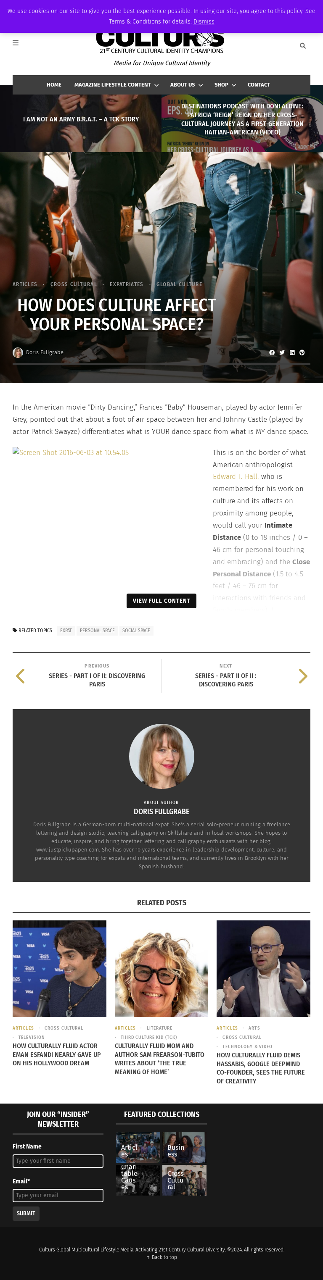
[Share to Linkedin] (292, 352)
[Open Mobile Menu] (20, 45)
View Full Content (162, 601)
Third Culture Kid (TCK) (149, 1037)
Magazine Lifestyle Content (112, 84)
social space (136, 630)
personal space (97, 630)
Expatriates (126, 284)
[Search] (302, 45)
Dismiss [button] (203, 21)
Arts (254, 1028)
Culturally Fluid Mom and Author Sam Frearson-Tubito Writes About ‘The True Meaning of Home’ (159, 1059)
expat (66, 630)
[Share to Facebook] (272, 352)
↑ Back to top (161, 1257)
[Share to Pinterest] (302, 352)
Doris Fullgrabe (45, 352)
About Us (182, 84)
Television (32, 1037)
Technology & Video (247, 1046)
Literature (159, 1028)
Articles (25, 284)
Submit (26, 1213)
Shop (221, 84)
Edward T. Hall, (237, 476)
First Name (27, 1146)
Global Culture (179, 284)
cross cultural (73, 284)
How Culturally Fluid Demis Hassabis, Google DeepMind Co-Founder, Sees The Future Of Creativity (261, 1068)
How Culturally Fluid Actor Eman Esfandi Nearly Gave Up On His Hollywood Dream (57, 1054)
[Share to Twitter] (282, 352)
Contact (259, 84)
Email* (21, 1181)
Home (54, 84)
